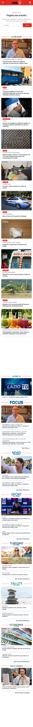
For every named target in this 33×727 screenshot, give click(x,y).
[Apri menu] (2, 2)
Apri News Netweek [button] (22, 490)
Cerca (27, 25)
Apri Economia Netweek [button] (21, 661)
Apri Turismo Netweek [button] (22, 579)
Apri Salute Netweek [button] (22, 620)
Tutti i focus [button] (25, 448)
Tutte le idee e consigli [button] (22, 692)
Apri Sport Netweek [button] (22, 539)
